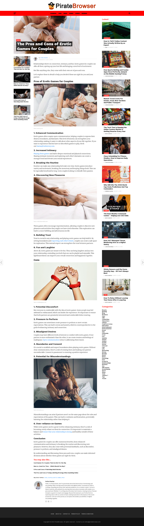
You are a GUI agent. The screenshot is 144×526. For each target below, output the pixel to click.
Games (71, 13)
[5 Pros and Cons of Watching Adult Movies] (22, 98)
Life (103, 349)
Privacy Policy (75, 514)
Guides (77, 13)
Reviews (84, 13)
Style (104, 372)
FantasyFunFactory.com (45, 146)
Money (104, 352)
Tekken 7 (105, 375)
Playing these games (41, 154)
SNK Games (105, 367)
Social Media (106, 369)
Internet (105, 346)
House (104, 344)
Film (103, 332)
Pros (63, 477)
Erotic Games (57, 477)
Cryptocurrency (107, 324)
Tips (103, 377)
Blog (103, 313)
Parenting (105, 358)
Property (105, 361)
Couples (50, 477)
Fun (103, 336)
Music (104, 355)
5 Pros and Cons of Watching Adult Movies (21, 101)
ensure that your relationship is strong (57, 432)
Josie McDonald (109, 76)
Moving (104, 353)
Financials (105, 333)
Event (104, 330)
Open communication (51, 340)
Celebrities (105, 319)
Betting (104, 311)
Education (105, 325)
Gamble (104, 338)
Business (53, 13)
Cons (45, 477)
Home (52, 514)
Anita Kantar (44, 57)
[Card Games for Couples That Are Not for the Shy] (22, 65)
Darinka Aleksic (109, 191)
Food (103, 335)
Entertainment (107, 327)
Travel (104, 378)
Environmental (106, 328)
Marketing (105, 350)
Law (103, 347)
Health (104, 343)
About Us (58, 514)
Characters (105, 321)
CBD (103, 318)
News (65, 13)
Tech (103, 374)
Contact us (66, 514)
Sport (104, 370)
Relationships (106, 363)
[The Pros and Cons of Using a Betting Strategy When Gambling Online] (22, 114)
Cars (60, 13)
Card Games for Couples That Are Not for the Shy (22, 68)
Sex (103, 366)
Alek (106, 47)
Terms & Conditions (87, 514)
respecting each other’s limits (62, 241)
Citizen (104, 322)
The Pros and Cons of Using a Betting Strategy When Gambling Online (22, 118)
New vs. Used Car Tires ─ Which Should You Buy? (22, 84)
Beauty (104, 310)
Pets (103, 360)
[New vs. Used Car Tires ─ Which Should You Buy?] (22, 82)
